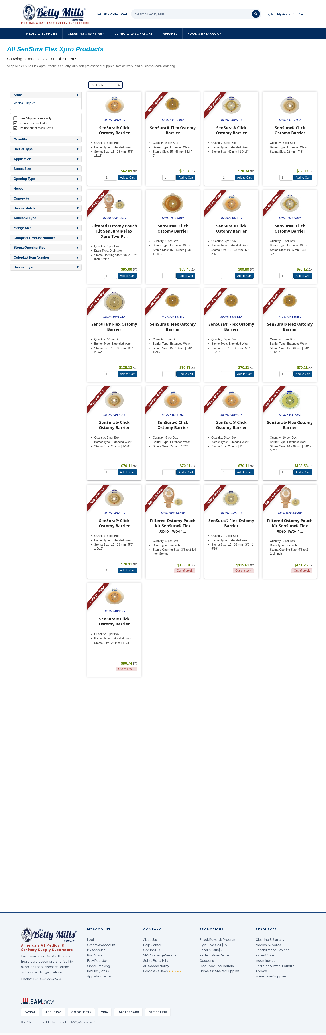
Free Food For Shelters (217, 966)
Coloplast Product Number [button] (34, 238)
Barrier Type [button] (23, 149)
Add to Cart (127, 177)
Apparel (170, 33)
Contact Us (151, 950)
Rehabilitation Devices (272, 950)
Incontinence (266, 960)
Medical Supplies (41, 33)
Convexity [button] (21, 198)
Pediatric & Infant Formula (275, 966)
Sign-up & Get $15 (213, 945)
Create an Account (101, 945)
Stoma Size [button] (22, 169)
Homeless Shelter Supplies (220, 971)
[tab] (45, 95)
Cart (301, 14)
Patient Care (265, 955)
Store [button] (18, 95)
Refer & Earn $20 (212, 950)
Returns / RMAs (98, 971)
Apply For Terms (99, 976)
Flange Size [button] (22, 228)
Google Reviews (162, 971)
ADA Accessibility (156, 966)
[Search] (256, 14)
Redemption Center (215, 955)
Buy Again (94, 955)
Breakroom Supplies (271, 976)
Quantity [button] (20, 139)
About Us (150, 939)
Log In (269, 14)
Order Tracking (98, 966)
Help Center (152, 945)
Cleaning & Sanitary (86, 33)
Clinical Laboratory (133, 33)
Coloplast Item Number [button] (31, 257)
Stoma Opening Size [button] (29, 247)
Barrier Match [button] (24, 208)
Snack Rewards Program (218, 939)
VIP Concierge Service (160, 955)
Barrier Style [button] (23, 267)
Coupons (207, 960)
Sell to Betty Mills (155, 960)
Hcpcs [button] (18, 188)
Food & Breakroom (205, 33)
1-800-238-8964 (112, 14)
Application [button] (22, 159)
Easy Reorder (97, 960)
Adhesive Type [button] (25, 218)
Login (91, 939)
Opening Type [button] (24, 179)
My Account (286, 14)
